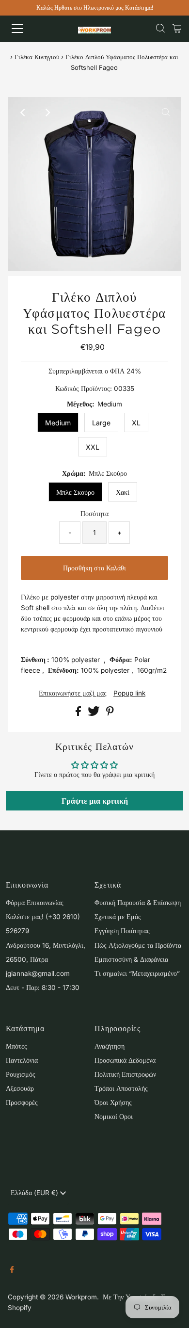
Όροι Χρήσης (113, 1102)
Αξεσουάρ (20, 1088)
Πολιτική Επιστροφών (125, 1074)
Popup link (129, 693)
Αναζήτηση (109, 1046)
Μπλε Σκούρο (75, 492)
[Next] (47, 112)
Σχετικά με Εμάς (117, 917)
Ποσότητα (94, 514)
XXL (92, 447)
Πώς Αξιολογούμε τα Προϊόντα (137, 945)
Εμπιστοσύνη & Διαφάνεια (131, 959)
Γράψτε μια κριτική (95, 801)
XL (136, 423)
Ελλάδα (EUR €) (35, 1193)
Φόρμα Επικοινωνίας (34, 903)
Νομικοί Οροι (113, 1116)
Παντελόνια (22, 1060)
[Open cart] (177, 28)
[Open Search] (160, 28)
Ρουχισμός (20, 1074)
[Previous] (23, 112)
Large (101, 423)
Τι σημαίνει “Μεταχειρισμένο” (137, 973)
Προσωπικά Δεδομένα (125, 1060)
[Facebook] (12, 1270)
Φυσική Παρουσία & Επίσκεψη (137, 903)
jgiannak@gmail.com (38, 973)
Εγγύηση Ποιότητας (122, 931)
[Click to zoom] (165, 112)
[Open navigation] (26, 28)
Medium (58, 423)
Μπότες (16, 1046)
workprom (81, 1297)
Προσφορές (22, 1102)
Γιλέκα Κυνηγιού (37, 57)
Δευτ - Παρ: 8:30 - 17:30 (42, 987)
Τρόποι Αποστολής (121, 1088)
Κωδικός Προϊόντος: (83, 388)
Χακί (122, 492)
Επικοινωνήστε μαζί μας (73, 693)
